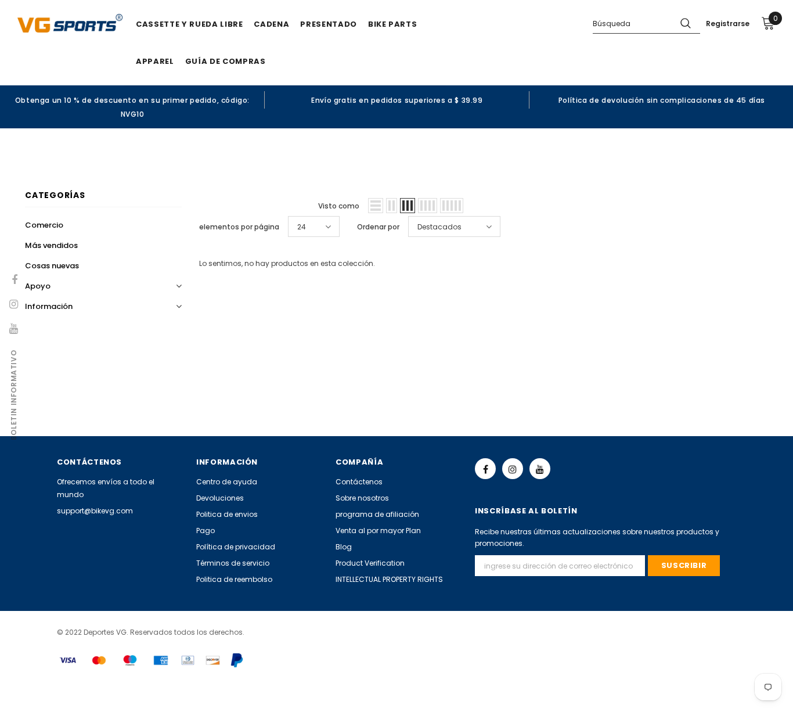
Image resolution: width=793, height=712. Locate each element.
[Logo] (69, 23)
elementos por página (239, 227)
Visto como (338, 206)
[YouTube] (539, 468)
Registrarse (727, 23)
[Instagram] (512, 468)
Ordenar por (378, 227)
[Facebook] (485, 468)
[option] (132, 106)
